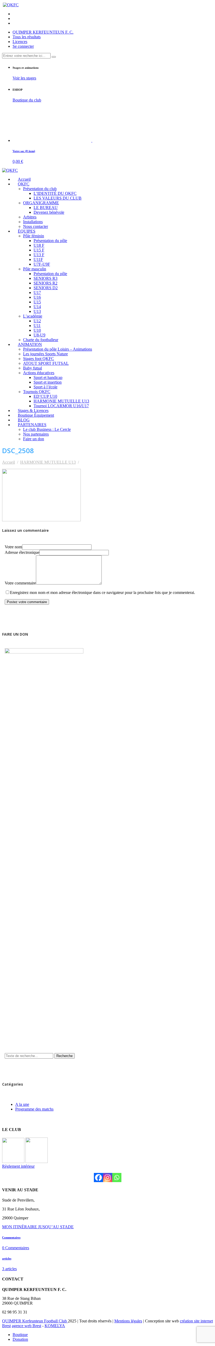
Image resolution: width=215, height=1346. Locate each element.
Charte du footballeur (40, 339)
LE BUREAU (46, 207)
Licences (20, 41)
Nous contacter (35, 226)
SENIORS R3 (45, 278)
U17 (37, 292)
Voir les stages (24, 78)
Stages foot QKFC (38, 358)
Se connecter (23, 46)
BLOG (24, 420)
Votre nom (13, 547)
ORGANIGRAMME (41, 203)
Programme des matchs (34, 1109)
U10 (37, 330)
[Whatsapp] (116, 1177)
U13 (37, 311)
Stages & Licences (33, 410)
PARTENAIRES (32, 424)
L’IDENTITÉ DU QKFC (55, 193)
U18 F (39, 245)
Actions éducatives (38, 373)
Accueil (24, 179)
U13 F (39, 255)
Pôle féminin (33, 236)
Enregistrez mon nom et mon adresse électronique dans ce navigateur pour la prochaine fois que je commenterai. (102, 592)
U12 (37, 321)
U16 (37, 297)
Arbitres (29, 217)
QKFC (23, 184)
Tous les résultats (27, 37)
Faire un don (33, 439)
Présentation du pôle (50, 240)
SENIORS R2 (45, 283)
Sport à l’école (45, 387)
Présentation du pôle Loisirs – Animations (57, 349)
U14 (37, 306)
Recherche (64, 1056)
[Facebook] (98, 1177)
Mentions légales (128, 1321)
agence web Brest (26, 1325)
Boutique (20, 1334)
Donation (20, 1339)
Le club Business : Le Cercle (47, 429)
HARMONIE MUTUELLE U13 (61, 401)
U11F (38, 259)
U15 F (39, 250)
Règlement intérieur (18, 1166)
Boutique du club (27, 100)
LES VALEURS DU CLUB (58, 198)
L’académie (32, 316)
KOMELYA (55, 1325)
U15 (37, 302)
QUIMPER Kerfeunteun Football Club (35, 1321)
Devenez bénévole (49, 212)
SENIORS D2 (46, 288)
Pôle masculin (34, 269)
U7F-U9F (42, 264)
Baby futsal (32, 368)
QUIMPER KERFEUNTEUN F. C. (43, 32)
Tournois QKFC (36, 391)
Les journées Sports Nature (45, 354)
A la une (22, 1104)
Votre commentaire (20, 583)
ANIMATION (30, 344)
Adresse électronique (22, 552)
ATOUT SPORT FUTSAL (46, 363)
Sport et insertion (48, 382)
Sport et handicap (48, 377)
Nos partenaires (36, 434)
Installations (33, 221)
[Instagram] (107, 1177)
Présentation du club (40, 188)
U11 (37, 325)
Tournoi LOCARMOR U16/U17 (61, 406)
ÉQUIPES (26, 231)
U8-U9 (39, 335)
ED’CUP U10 (45, 396)
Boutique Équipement (36, 415)
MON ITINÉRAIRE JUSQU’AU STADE (38, 1227)
